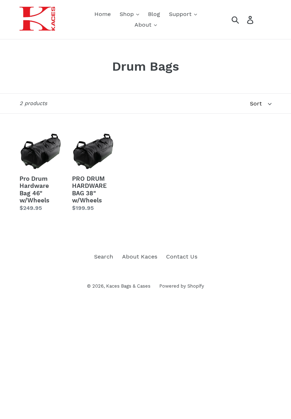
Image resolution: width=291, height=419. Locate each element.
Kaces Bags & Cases (128, 286)
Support (181, 14)
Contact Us (181, 256)
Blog (154, 14)
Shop (128, 14)
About (143, 24)
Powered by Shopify (181, 286)
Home (102, 14)
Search (103, 256)
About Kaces (139, 256)
